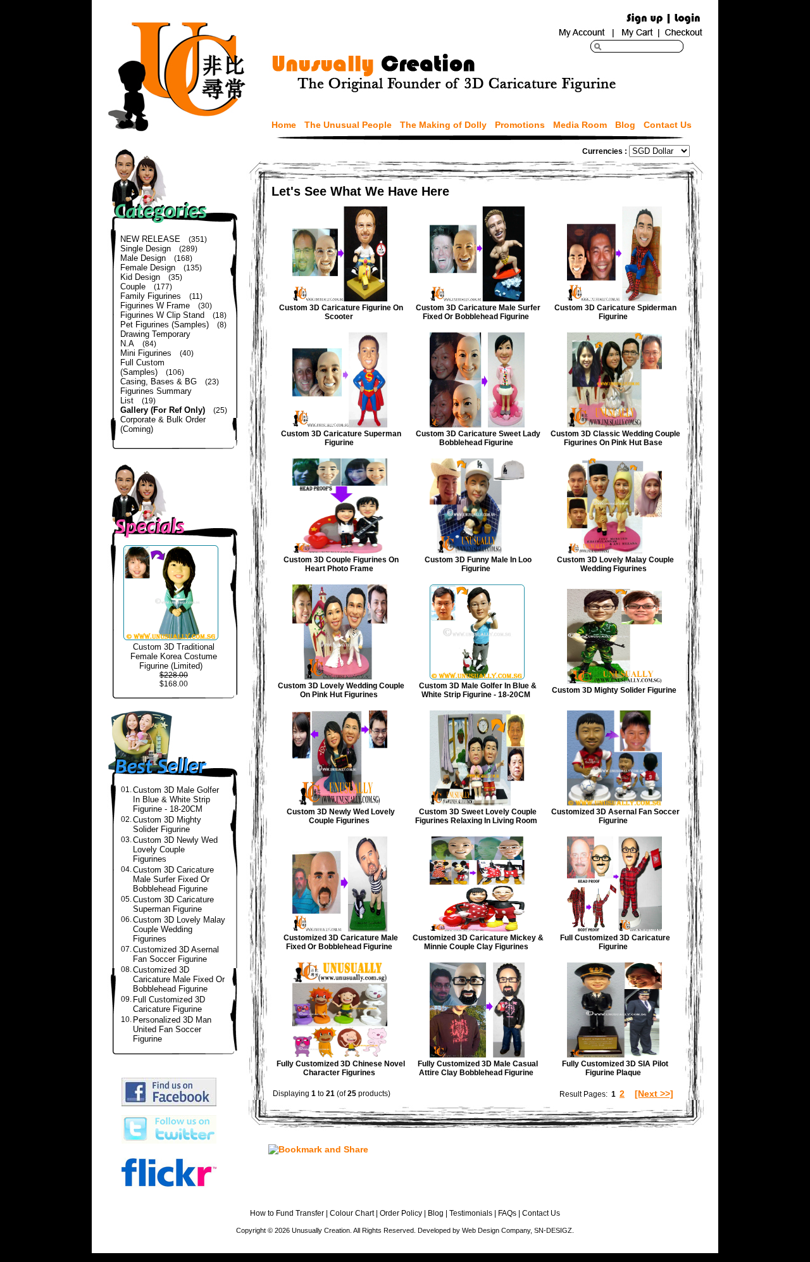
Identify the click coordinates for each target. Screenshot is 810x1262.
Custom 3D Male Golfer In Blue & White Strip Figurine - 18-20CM (176, 799)
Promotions (520, 125)
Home (283, 125)
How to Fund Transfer (287, 1213)
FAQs (507, 1213)
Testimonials (470, 1213)
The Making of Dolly (443, 125)
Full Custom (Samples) (142, 367)
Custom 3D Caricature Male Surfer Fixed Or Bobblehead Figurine (173, 879)
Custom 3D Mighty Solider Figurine (167, 824)
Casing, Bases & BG (158, 381)
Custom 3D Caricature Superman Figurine (173, 904)
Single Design (145, 248)
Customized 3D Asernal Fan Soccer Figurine (176, 954)
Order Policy (401, 1213)
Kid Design (140, 277)
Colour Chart (352, 1213)
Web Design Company (496, 1230)
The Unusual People (348, 125)
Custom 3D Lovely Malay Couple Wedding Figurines (179, 929)
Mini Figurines (145, 353)
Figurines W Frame (155, 305)
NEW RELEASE (150, 239)
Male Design (143, 258)
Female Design (147, 267)
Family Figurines (150, 296)
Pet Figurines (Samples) (164, 324)
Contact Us (668, 125)
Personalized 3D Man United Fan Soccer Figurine (172, 1029)
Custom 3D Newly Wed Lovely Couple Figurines (175, 849)
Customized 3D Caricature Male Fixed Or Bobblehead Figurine (179, 979)
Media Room (580, 125)
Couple (133, 286)
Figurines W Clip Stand (162, 315)
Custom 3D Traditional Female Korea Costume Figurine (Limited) (173, 656)
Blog (625, 125)
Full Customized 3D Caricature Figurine (169, 1004)
